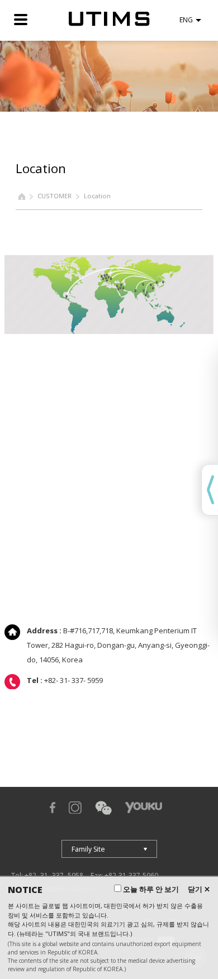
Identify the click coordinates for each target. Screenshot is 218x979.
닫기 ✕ (199, 889)
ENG (186, 20)
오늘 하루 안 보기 (150, 889)
